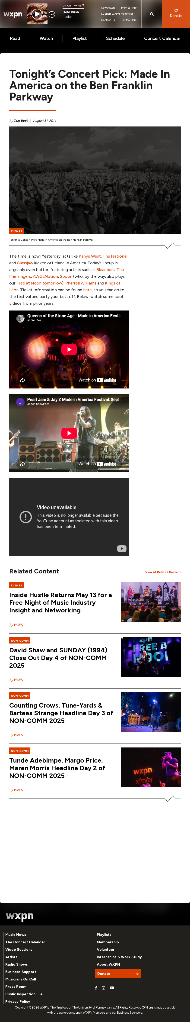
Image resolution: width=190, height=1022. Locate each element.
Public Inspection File (24, 994)
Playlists (104, 934)
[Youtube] (112, 988)
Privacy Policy (17, 1001)
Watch (46, 38)
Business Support (20, 972)
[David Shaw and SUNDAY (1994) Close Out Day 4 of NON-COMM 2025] (151, 657)
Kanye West (90, 256)
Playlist (79, 38)
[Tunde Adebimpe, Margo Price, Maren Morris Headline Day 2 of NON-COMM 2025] (151, 767)
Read (15, 38)
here (87, 289)
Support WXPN (110, 13)
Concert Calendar (162, 38)
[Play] (37, 14)
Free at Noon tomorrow (39, 283)
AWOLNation (45, 276)
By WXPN (16, 625)
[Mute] (52, 14)
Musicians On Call (20, 979)
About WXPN (108, 964)
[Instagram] (103, 988)
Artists (11, 957)
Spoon (66, 276)
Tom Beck (21, 121)
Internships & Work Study (119, 957)
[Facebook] (96, 988)
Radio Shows (16, 964)
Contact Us (108, 20)
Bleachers (105, 269)
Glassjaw (25, 262)
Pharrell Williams (80, 283)
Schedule (115, 38)
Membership (128, 7)
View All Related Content (163, 572)
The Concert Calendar (25, 942)
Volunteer (127, 13)
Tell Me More (128, 20)
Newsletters (108, 7)
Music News (15, 934)
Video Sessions (18, 949)
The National (115, 256)
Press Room (15, 986)
